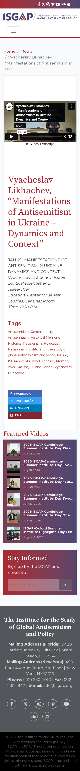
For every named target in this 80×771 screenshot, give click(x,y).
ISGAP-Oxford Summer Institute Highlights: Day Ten (47, 530)
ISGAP (62, 355)
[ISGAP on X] (44, 4)
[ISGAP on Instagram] (48, 4)
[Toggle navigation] (14, 30)
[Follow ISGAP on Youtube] (66, 703)
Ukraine (36, 367)
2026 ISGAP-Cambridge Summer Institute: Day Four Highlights (46, 482)
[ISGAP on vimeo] (52, 4)
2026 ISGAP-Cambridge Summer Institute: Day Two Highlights (46, 498)
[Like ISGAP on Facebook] (11, 703)
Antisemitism (18, 332)
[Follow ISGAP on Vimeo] (52, 703)
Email (19, 415)
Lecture (48, 361)
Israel (36, 361)
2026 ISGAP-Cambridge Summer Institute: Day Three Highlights (48, 448)
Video (48, 367)
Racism (22, 367)
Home (9, 51)
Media (26, 51)
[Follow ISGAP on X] (25, 703)
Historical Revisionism (25, 344)
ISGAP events (19, 361)
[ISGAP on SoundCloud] (63, 4)
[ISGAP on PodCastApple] (68, 4)
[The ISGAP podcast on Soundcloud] (33, 716)
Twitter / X (24, 400)
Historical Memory (45, 337)
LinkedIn (22, 408)
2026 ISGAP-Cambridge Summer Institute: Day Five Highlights (46, 465)
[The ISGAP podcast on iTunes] (47, 716)
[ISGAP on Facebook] (39, 4)
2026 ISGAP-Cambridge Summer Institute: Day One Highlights (46, 515)
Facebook (22, 393)
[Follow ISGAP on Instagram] (39, 703)
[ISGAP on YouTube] (58, 4)
